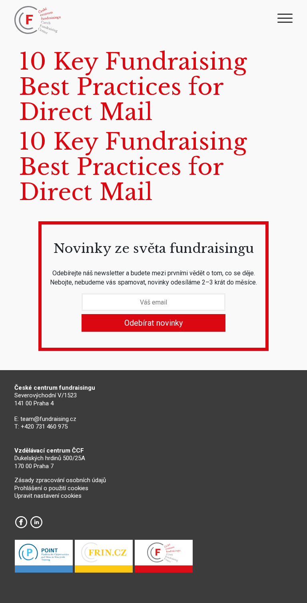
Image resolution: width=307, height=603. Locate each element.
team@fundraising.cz (48, 419)
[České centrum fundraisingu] (38, 20)
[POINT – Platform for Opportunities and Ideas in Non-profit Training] (44, 558)
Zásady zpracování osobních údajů (60, 480)
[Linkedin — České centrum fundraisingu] (36, 522)
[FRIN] (104, 558)
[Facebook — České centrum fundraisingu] (21, 522)
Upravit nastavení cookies (48, 495)
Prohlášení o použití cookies (51, 488)
